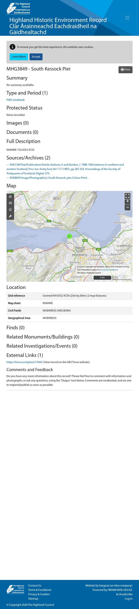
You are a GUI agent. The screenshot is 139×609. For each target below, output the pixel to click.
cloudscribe (125, 594)
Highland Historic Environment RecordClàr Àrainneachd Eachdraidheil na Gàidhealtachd (58, 26)
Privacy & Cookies (39, 594)
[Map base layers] (10, 203)
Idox (117, 585)
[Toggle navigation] (127, 17)
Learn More (19, 56)
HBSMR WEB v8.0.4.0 (120, 590)
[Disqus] (69, 438)
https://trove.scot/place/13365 (24, 362)
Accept (36, 56)
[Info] (10, 210)
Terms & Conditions (39, 590)
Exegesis (104, 585)
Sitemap (33, 598)
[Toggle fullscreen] (127, 196)
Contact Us (34, 585)
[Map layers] (10, 197)
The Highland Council (41, 605)
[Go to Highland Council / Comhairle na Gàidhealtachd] (18, 7)
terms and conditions (109, 270)
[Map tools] (10, 216)
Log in (128, 598)
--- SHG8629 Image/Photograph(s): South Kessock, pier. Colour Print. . (48, 178)
